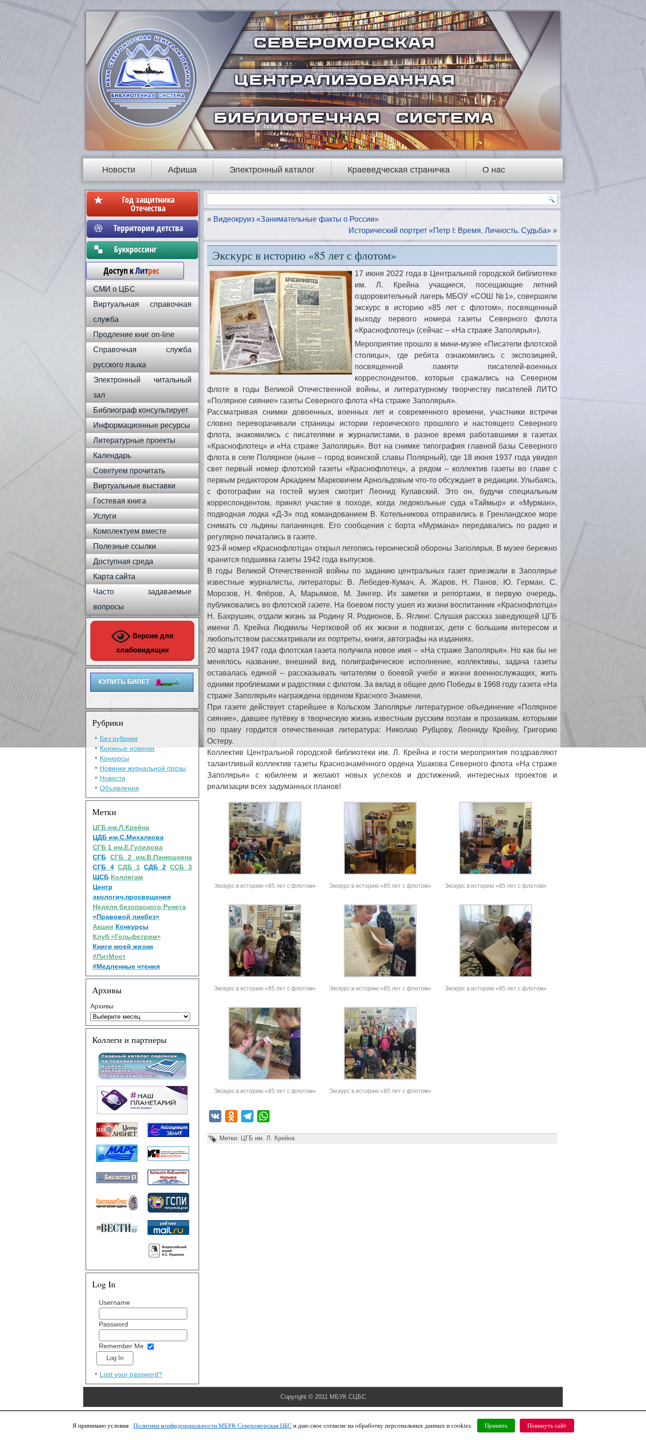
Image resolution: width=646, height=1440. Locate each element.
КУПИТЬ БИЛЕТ (124, 681)
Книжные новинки (127, 748)
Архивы (101, 1006)
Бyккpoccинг (148, 249)
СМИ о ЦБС (114, 289)
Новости (118, 169)
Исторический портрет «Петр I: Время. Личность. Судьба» (450, 230)
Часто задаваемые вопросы (142, 599)
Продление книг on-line (134, 334)
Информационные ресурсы (141, 425)
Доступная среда (123, 561)
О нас (493, 169)
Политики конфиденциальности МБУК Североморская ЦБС (212, 1425)
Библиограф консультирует (140, 410)
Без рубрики (119, 738)
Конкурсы (114, 758)
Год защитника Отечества (148, 204)
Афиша (182, 169)
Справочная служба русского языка (142, 357)
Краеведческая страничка (399, 169)
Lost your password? (131, 1374)
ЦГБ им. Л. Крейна (268, 1138)
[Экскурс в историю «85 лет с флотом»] (265, 874)
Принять (496, 1425)
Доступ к (126, 270)
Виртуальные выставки (134, 486)
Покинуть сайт (547, 1425)
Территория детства (148, 228)
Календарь (112, 455)
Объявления (119, 788)
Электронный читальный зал (142, 387)
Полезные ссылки (124, 546)
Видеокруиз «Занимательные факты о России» (296, 219)
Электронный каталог (272, 169)
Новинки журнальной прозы (143, 768)
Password (113, 1324)
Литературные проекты (134, 440)
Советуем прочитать (129, 471)
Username (114, 1302)
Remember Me (121, 1346)
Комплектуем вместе (129, 531)
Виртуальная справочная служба (142, 311)
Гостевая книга (119, 501)
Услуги (104, 516)
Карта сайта (114, 577)
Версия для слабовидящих (145, 643)
